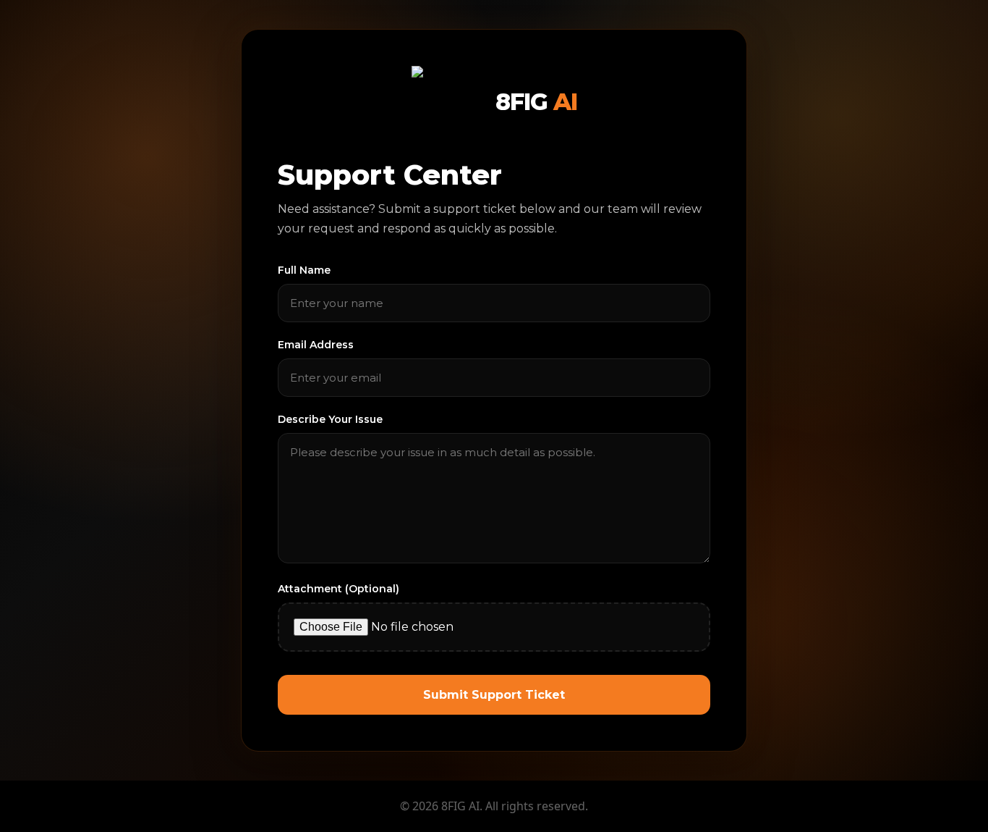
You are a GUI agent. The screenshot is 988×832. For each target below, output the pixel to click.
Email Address (316, 344)
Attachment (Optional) (338, 588)
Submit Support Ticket (494, 695)
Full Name (304, 270)
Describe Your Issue (330, 419)
